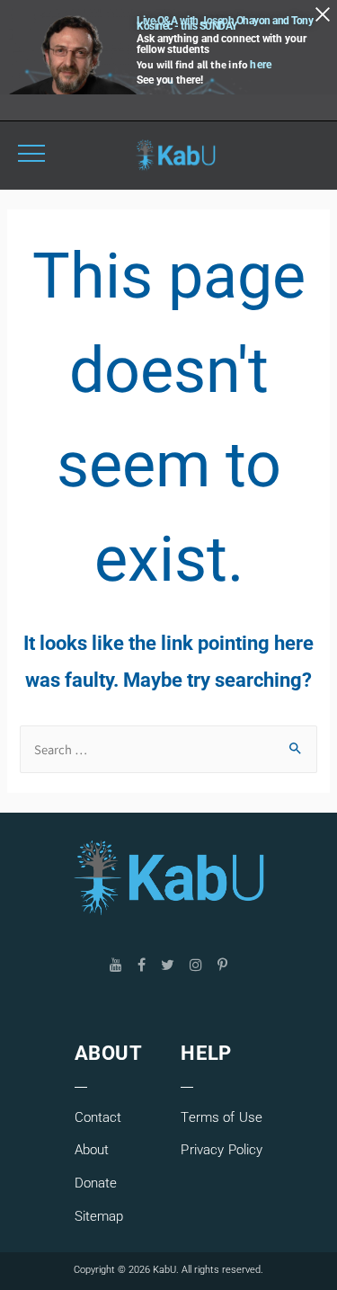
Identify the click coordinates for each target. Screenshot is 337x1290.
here (260, 64)
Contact (98, 1117)
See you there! (170, 80)
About (92, 1150)
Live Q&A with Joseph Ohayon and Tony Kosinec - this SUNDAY (225, 23)
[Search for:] (168, 750)
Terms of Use (221, 1117)
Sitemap (99, 1216)
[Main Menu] (31, 155)
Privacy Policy (221, 1150)
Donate (96, 1183)
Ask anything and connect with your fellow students (221, 44)
